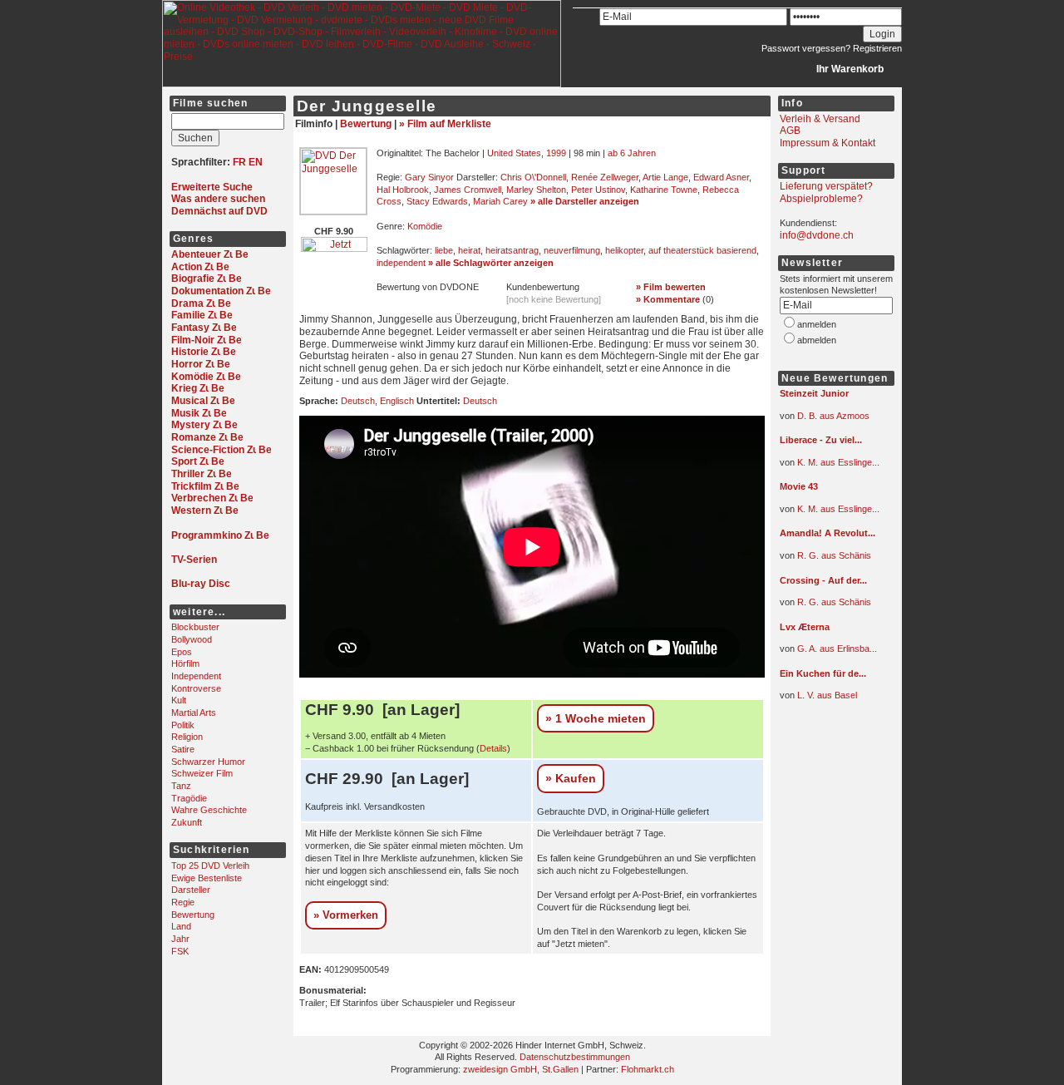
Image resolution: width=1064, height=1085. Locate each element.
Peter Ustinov (598, 190)
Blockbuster (195, 627)
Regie (183, 902)
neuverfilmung (572, 250)
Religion (187, 737)
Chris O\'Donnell (533, 177)
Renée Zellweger (604, 177)
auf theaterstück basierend (702, 250)
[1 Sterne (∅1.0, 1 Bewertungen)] (829, 639)
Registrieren (877, 48)
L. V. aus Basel (827, 695)
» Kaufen (570, 778)
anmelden (816, 324)
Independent (196, 676)
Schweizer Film (202, 773)
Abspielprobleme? (821, 199)
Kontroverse (196, 688)
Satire (183, 749)
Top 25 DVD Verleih (210, 865)
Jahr (180, 939)
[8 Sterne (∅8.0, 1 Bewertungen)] (829, 686)
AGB (790, 130)
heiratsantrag (512, 250)
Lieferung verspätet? (826, 186)
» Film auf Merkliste (445, 124)
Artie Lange (665, 177)
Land (181, 926)
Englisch (397, 401)
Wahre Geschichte (209, 810)
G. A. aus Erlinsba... (837, 648)
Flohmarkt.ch (647, 1069)
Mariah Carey (500, 201)
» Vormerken (345, 915)
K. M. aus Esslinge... (838, 462)
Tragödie (189, 798)
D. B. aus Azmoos (833, 416)
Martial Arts (193, 713)
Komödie (424, 226)
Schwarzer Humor (208, 762)
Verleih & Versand (820, 119)
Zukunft (186, 822)
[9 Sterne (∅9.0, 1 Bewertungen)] (829, 407)
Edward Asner (721, 177)
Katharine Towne (663, 190)
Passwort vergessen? (805, 48)
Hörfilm (185, 663)
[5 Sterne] (426, 300)
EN (256, 162)
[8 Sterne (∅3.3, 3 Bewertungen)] (829, 500)
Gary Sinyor (429, 177)
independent (401, 263)
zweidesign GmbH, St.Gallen (521, 1069)
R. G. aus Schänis (834, 555)
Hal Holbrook (403, 190)
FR (239, 162)
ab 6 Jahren (632, 153)
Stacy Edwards (437, 201)
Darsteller (190, 890)
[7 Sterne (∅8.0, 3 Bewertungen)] (829, 453)
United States (514, 153)
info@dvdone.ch (817, 235)
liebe (444, 250)
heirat (469, 250)
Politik (183, 725)
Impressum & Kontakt (827, 143)
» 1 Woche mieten (595, 718)
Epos (181, 652)
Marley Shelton (536, 190)
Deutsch (358, 401)
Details (493, 748)
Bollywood (191, 639)
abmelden (816, 340)
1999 (556, 153)
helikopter (624, 250)
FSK (180, 951)
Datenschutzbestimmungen (575, 1057)
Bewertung (192, 915)
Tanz (181, 786)
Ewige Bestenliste (206, 878)
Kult (178, 700)
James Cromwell (467, 190)
